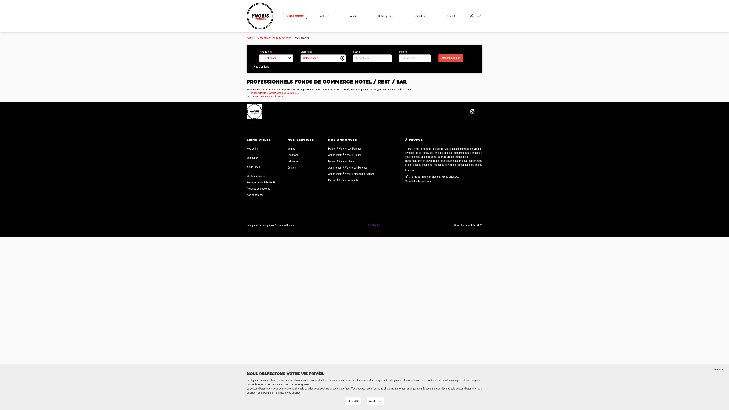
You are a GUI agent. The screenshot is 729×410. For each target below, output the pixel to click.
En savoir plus (265, 392)
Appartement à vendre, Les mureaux (347, 167)
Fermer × (718, 369)
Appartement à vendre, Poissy (344, 154)
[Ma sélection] (479, 16)
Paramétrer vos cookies (288, 392)
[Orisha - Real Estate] (374, 225)
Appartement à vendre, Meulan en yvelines (351, 173)
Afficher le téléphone (420, 181)
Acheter (324, 16)
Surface (403, 51)
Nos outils (252, 148)
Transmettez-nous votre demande (267, 96)
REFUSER (353, 401)
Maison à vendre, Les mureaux (344, 148)
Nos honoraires (255, 194)
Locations (293, 154)
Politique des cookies (258, 188)
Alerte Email (253, 167)
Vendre (353, 16)
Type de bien (265, 51)
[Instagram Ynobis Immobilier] (472, 111)
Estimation (419, 16)
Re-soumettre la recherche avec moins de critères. (275, 92)
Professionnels (263, 37)
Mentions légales (256, 176)
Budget (357, 51)
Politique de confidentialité (261, 182)
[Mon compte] (471, 16)
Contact (451, 16)
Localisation (306, 51)
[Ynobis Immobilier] (260, 15)
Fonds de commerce (281, 37)
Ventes (291, 148)
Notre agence (385, 16)
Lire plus (409, 170)
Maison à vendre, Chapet (341, 161)
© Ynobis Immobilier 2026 (468, 225)
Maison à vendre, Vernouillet (343, 180)
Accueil (250, 37)
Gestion (292, 167)
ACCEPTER (375, 401)
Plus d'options (261, 66)
